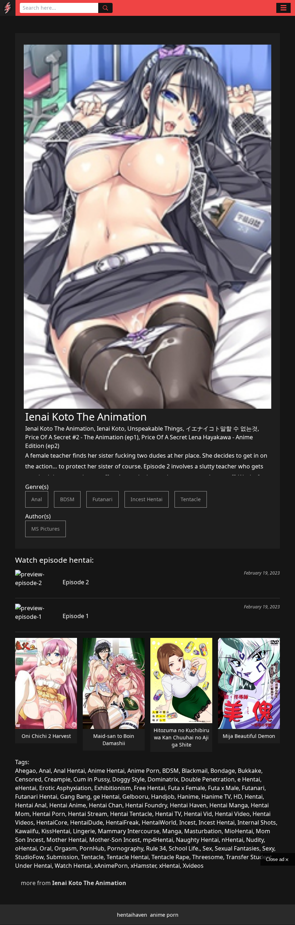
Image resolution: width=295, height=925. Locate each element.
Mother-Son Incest (114, 840)
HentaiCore (51, 822)
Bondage (222, 771)
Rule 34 (156, 848)
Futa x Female (186, 788)
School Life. (184, 848)
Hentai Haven (188, 805)
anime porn (164, 914)
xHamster (143, 866)
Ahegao (25, 771)
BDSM (67, 499)
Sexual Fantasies (237, 848)
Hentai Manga (228, 805)
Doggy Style (128, 779)
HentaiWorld (159, 822)
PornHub (92, 848)
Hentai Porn (48, 814)
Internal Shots (256, 822)
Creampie (57, 779)
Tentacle (191, 499)
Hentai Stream (87, 814)
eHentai (25, 788)
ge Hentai (106, 797)
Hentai (254, 797)
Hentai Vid (198, 814)
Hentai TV (168, 814)
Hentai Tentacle (131, 814)
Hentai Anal (30, 805)
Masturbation (203, 831)
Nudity (255, 840)
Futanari (102, 499)
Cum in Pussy (91, 779)
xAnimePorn (111, 866)
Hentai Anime (67, 805)
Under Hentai (33, 866)
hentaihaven (132, 914)
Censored (28, 779)
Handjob (162, 797)
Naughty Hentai (197, 840)
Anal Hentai (69, 771)
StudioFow (29, 857)
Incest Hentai (147, 499)
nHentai (232, 840)
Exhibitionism (112, 788)
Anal (36, 499)
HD (237, 797)
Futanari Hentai (36, 797)
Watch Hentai (73, 866)
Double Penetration (208, 779)
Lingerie (84, 831)
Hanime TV (216, 797)
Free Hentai (149, 788)
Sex (207, 848)
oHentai (26, 848)
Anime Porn (143, 771)
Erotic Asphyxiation (65, 788)
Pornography (125, 848)
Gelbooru (135, 797)
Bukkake (249, 771)
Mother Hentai (66, 840)
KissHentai (55, 831)
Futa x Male (223, 788)
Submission (62, 857)
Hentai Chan (105, 805)
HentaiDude (86, 822)
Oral (45, 848)
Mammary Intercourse (128, 831)
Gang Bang (75, 797)
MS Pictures (45, 528)
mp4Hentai (158, 840)
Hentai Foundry (146, 805)
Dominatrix (163, 779)
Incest (187, 822)
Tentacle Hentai (127, 857)
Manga (171, 831)
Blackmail (195, 771)
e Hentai (248, 779)
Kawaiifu (26, 831)
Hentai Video (232, 814)
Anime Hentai (106, 771)
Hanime (188, 797)
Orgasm (65, 848)
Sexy (268, 848)
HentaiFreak (122, 822)
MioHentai (238, 831)
